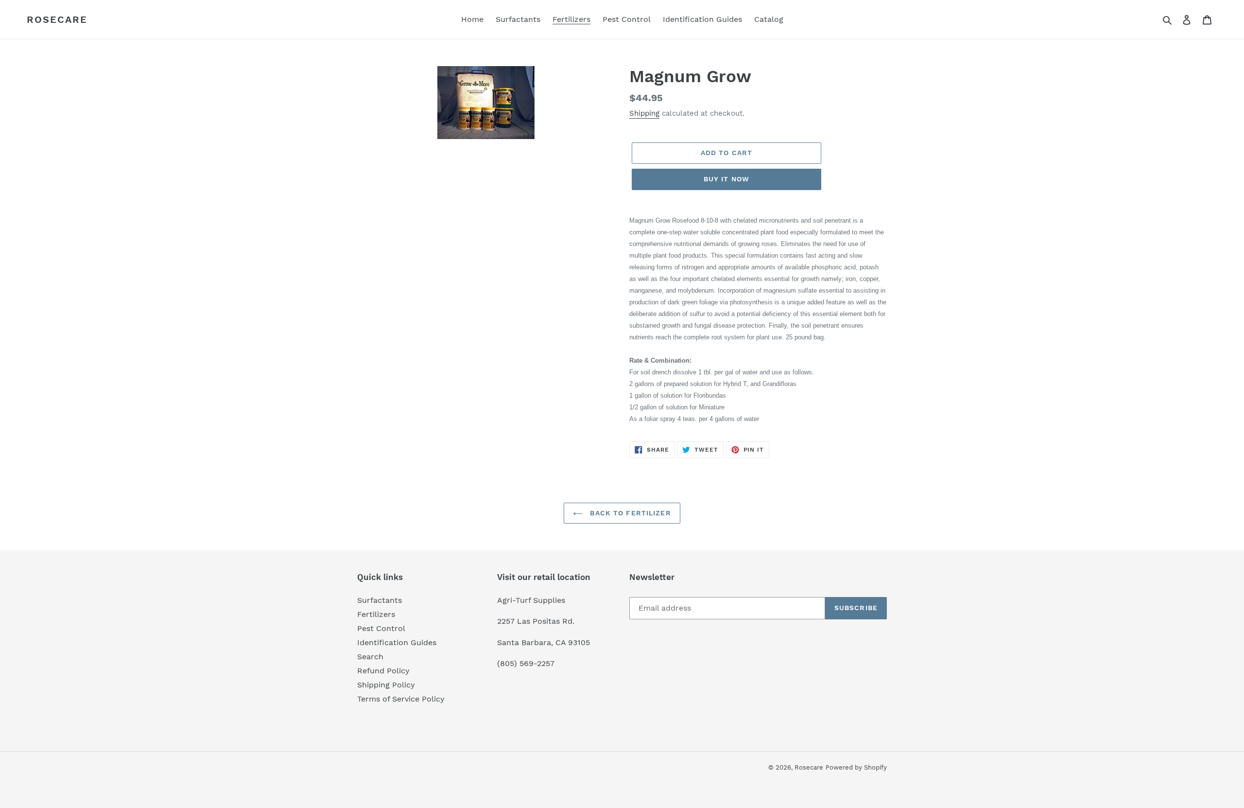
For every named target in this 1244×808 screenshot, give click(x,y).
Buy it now (726, 179)
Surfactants (379, 600)
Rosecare (57, 19)
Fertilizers (376, 614)
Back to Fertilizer (629, 513)
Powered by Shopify (856, 767)
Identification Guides (396, 642)
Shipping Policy (386, 684)
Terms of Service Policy (401, 698)
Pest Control (381, 628)
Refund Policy (383, 670)
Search (370, 656)
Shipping (644, 113)
